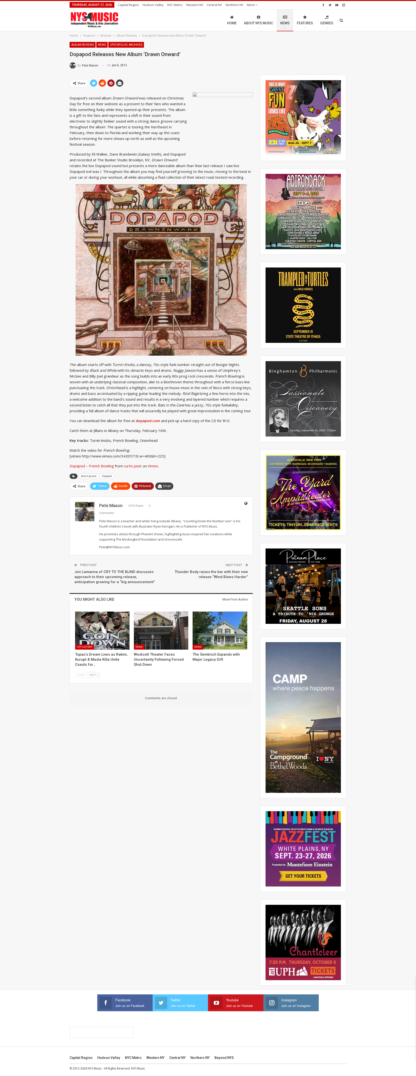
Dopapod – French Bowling (92, 465)
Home (232, 23)
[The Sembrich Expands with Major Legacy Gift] (220, 631)
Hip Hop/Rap (84, 647)
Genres (326, 23)
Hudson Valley (153, 5)
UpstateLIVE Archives (126, 44)
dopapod (107, 476)
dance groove (89, 476)
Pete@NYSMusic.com (114, 547)
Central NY (214, 5)
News (285, 23)
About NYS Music (258, 23)
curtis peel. (133, 465)
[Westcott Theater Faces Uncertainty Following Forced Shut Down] (161, 631)
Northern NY (234, 5)
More (251, 5)
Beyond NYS (224, 1058)
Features (305, 23)
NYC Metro (174, 5)
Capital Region (128, 5)
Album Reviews (82, 44)
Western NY (194, 5)
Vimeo (153, 465)
